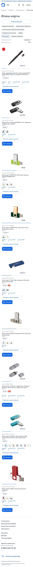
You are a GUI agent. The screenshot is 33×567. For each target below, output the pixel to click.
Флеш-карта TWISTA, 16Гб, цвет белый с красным (14, 489)
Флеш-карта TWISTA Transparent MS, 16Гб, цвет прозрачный (16, 334)
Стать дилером (6, 538)
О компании (5, 521)
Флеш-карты (5, 36)
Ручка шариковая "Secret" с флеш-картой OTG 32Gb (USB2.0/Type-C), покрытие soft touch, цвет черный (16, 73)
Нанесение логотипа (8, 526)
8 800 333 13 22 (8, 548)
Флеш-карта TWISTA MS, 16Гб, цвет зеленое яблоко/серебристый (15, 175)
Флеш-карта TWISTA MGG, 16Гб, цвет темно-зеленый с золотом (15, 228)
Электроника (20, 10)
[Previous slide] (3, 445)
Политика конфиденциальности (10, 561)
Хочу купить (5, 529)
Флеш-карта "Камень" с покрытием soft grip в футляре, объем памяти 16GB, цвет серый (16, 386)
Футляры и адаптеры (17, 36)
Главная (3, 10)
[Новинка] (3, 49)
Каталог (11, 10)
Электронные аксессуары (9, 33)
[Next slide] (30, 445)
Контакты (4, 533)
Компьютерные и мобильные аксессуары (13, 29)
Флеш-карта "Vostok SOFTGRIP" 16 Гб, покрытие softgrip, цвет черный (16, 123)
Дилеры (4, 535)
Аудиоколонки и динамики (23, 26)
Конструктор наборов (8, 523)
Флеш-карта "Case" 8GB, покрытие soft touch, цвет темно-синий (15, 280)
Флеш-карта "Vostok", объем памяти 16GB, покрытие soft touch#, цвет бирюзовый (14, 436)
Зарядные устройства (8, 26)
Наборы (21, 33)
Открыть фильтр (16, 21)
